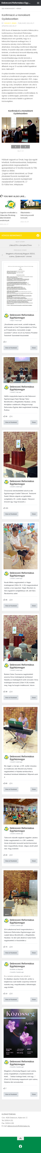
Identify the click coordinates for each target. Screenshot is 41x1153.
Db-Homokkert (8, 8)
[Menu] (38, 3)
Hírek (18, 8)
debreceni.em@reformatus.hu (18, 1126)
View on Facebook (11, 348)
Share (34, 348)
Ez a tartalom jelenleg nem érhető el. (17, 976)
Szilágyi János (10, 23)
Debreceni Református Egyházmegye (16, 3)
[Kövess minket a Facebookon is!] (38, 235)
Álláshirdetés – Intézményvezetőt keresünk (27, 215)
